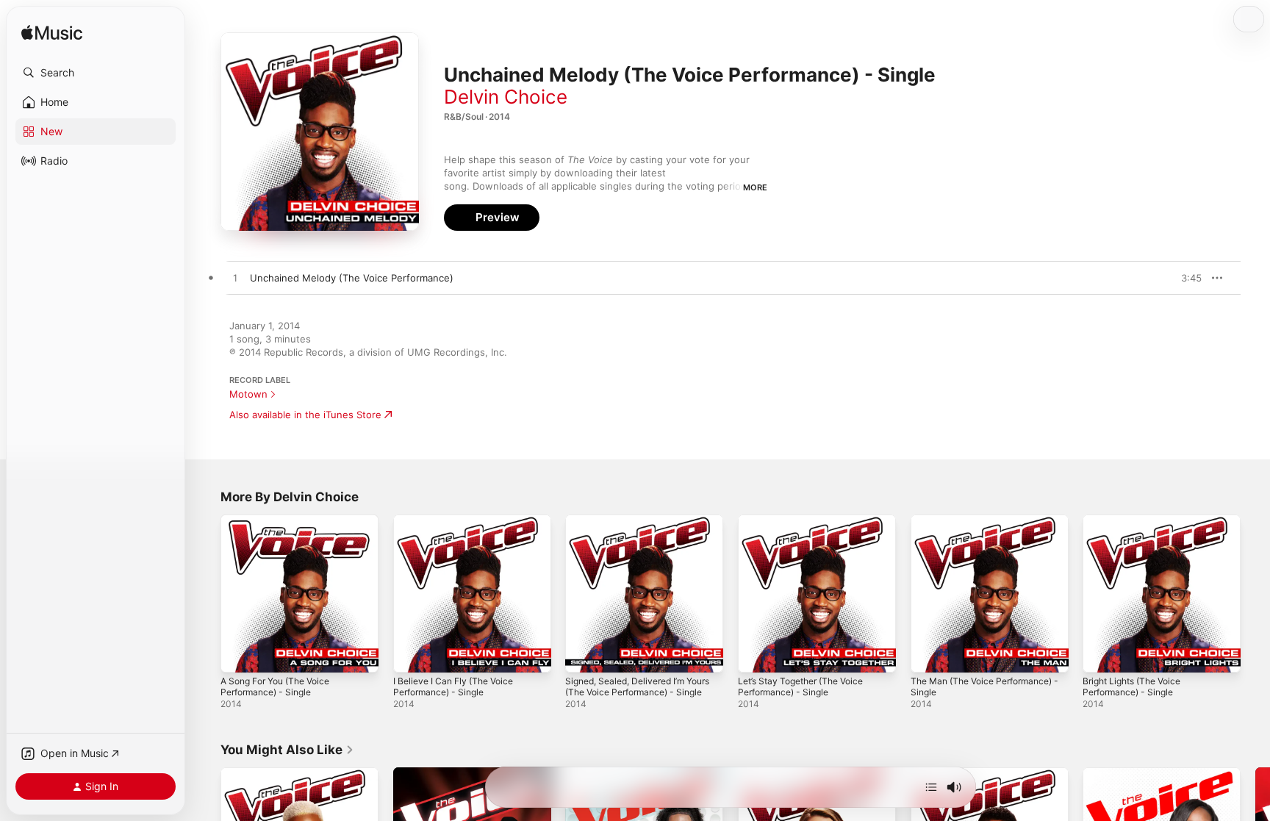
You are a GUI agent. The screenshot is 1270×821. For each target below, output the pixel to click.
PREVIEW (1185, 277)
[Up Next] (931, 787)
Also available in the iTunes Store (305, 414)
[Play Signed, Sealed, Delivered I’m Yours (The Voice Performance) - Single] (584, 654)
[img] (51, 33)
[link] (287, 750)
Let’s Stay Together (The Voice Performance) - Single (808, 526)
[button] (95, 72)
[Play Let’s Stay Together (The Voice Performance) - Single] (756, 654)
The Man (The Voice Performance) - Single (961, 526)
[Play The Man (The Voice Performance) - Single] (929, 654)
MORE (755, 187)
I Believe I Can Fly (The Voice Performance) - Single (459, 526)
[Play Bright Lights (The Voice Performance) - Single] (1101, 654)
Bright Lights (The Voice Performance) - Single (1138, 526)
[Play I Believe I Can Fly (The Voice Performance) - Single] (412, 654)
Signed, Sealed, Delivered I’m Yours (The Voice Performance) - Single (641, 532)
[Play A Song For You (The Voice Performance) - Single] (239, 654)
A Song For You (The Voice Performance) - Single (282, 526)
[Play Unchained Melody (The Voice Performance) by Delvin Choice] (235, 278)
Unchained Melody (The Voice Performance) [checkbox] (351, 278)
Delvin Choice (505, 96)
